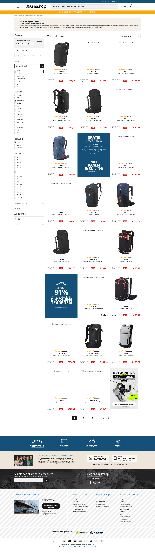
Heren (18, 142)
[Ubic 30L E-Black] (93, 54)
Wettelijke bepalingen (102, 501)
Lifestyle (19, 95)
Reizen (19, 109)
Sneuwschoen (21, 133)
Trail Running (20, 122)
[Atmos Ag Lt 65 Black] (93, 101)
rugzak (87, 27)
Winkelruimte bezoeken (102, 506)
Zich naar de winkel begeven (50, 506)
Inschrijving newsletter (126, 506)
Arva (18, 70)
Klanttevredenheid (125, 504)
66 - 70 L (19, 192)
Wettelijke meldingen (67, 544)
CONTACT (100, 459)
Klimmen (19, 125)
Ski (18, 106)
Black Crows (20, 76)
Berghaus (19, 73)
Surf (18, 130)
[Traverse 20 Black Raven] (61, 101)
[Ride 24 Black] (125, 289)
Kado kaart (75, 501)
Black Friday (123, 519)
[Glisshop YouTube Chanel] (99, 482)
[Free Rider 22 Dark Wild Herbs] (94, 382)
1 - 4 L (19, 157)
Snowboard (20, 117)
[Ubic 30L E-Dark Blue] (126, 54)
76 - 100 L (20, 197)
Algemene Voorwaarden (79, 511)
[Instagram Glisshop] (94, 482)
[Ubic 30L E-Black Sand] (126, 148)
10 (103, 418)
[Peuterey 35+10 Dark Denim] (61, 195)
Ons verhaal (99, 499)
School (19, 98)
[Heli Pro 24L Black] (61, 382)
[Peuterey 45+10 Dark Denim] (61, 148)
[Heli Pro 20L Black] (61, 54)
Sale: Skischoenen (125, 517)
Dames (19, 145)
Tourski (19, 103)
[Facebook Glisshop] (90, 482)
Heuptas (26, 55)
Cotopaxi (19, 87)
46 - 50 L (19, 181)
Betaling (75, 499)
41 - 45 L (19, 179)
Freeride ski (20, 119)
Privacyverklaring (100, 504)
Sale (121, 514)
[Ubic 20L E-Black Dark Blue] (126, 101)
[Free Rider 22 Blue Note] (61, 335)
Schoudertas (36, 55)
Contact (122, 501)
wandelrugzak (34, 25)
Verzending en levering (79, 504)
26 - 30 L (19, 170)
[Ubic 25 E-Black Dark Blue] (125, 195)
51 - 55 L (19, 184)
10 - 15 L (19, 162)
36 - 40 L (19, 176)
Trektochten (20, 100)
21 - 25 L (19, 168)
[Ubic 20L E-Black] (93, 195)
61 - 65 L (19, 189)
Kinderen (19, 148)
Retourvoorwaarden (78, 509)
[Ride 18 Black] (125, 242)
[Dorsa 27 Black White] (93, 335)
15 (108, 418)
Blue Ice (19, 81)
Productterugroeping (125, 522)
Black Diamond (21, 79)
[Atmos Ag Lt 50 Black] (61, 242)
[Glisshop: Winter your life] (36, 6)
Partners (122, 511)
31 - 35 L (19, 173)
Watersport (20, 127)
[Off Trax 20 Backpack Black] (94, 289)
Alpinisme (19, 114)
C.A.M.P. (19, 84)
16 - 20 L (19, 165)
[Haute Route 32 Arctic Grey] (93, 242)
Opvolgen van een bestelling (80, 506)
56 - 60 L (19, 187)
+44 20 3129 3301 (126, 458)
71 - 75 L (19, 195)
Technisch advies (124, 509)
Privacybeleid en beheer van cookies (84, 544)
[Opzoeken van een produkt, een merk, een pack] (115, 6)
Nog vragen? (123, 499)
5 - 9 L (19, 160)
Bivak (18, 111)
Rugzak (18, 55)
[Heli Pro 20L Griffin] (125, 335)
